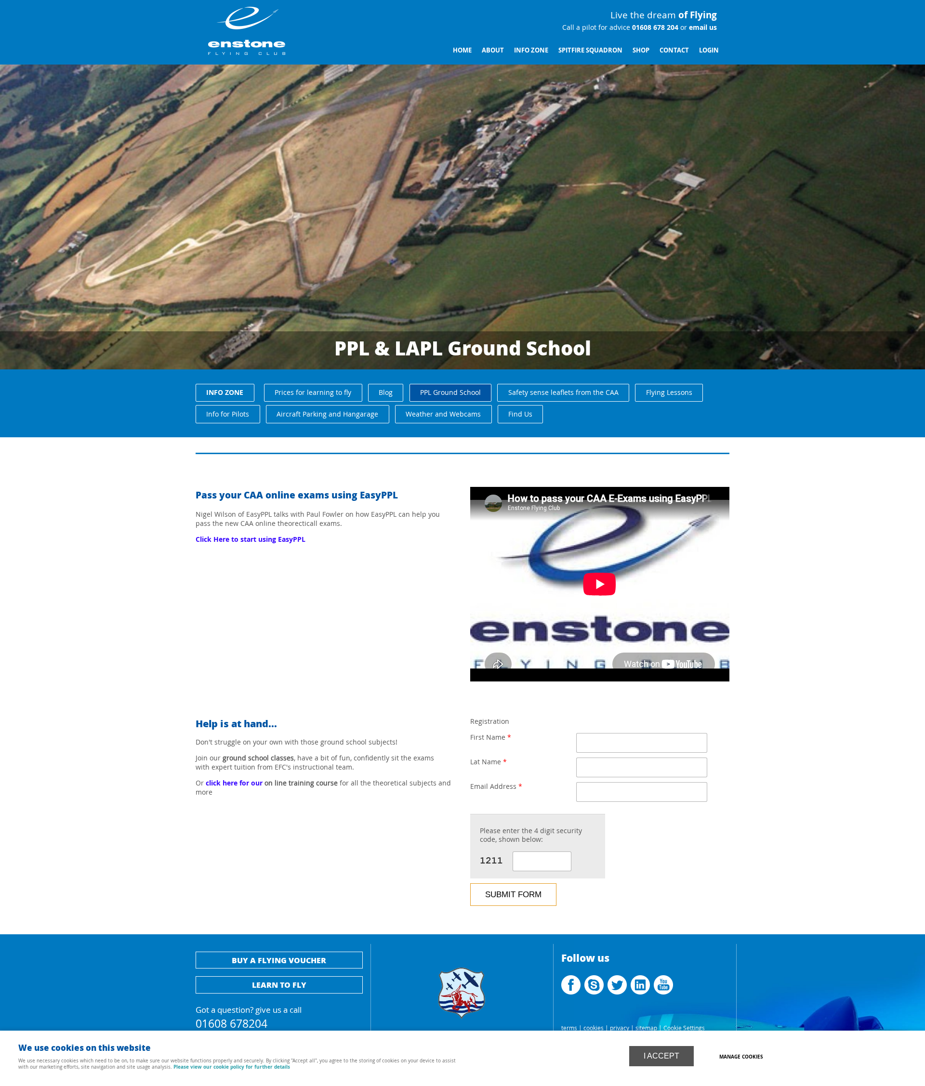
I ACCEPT (661, 1056)
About (493, 50)
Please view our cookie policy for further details (231, 1066)
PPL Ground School (450, 392)
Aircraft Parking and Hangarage (327, 414)
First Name (490, 737)
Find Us (520, 414)
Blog (386, 392)
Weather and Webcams (443, 414)
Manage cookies (741, 1056)
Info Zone (531, 50)
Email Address (496, 786)
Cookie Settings (684, 1028)
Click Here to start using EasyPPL (250, 539)
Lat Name (488, 762)
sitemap (646, 1028)
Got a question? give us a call (249, 1016)
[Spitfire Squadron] (462, 1023)
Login (709, 50)
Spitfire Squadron (590, 50)
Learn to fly (279, 984)
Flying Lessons (669, 392)
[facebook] (572, 992)
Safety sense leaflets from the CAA (563, 392)
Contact (674, 50)
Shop (641, 50)
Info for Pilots (227, 414)
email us (702, 27)
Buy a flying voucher (279, 960)
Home (462, 50)
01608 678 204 (654, 27)
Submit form (513, 894)
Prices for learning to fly (313, 392)
